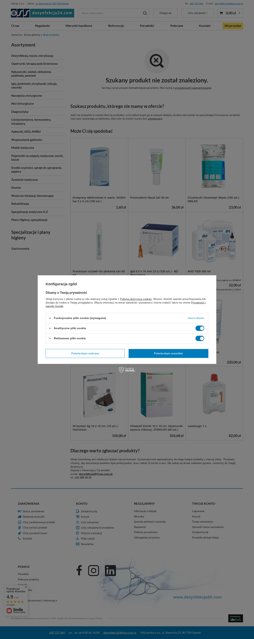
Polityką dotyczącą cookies (136, 298)
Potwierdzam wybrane (85, 353)
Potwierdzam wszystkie (168, 353)
